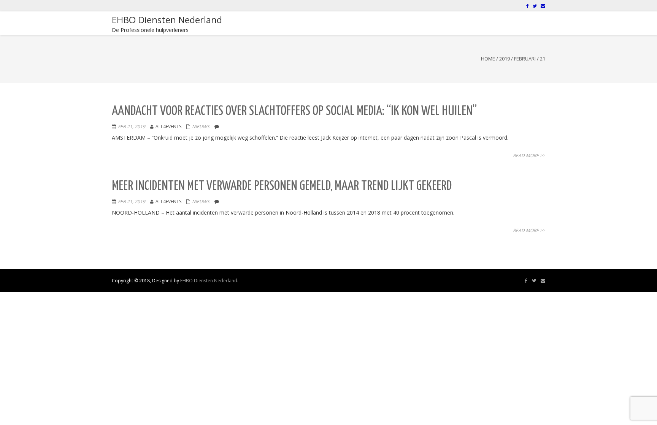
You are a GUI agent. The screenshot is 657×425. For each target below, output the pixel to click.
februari (525, 58)
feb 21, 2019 (131, 126)
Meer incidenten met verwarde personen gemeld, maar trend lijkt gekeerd (282, 186)
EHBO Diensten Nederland (208, 280)
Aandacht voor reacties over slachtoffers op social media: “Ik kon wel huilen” (294, 111)
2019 (504, 58)
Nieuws (200, 126)
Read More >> (529, 155)
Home (488, 58)
